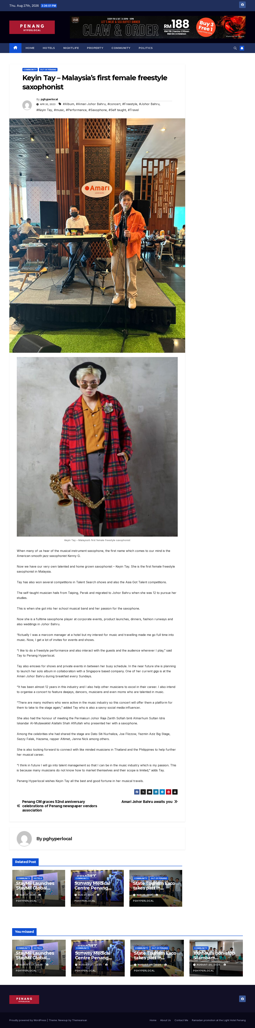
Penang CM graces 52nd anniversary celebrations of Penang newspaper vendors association (59, 806)
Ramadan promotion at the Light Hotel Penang (219, 1020)
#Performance (76, 110)
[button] (235, 48)
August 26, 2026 (150, 964)
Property (95, 48)
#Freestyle (129, 104)
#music (59, 110)
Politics (146, 48)
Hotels (49, 48)
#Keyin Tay (44, 110)
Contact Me (181, 1020)
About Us (165, 1020)
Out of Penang (48, 69)
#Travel (133, 110)
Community (120, 48)
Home (30, 48)
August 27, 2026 (31, 964)
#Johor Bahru (149, 104)
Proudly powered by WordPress (28, 1020)
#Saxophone (97, 110)
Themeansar (79, 1020)
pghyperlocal (49, 99)
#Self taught (117, 110)
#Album (68, 104)
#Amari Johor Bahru (91, 104)
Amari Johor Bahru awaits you (147, 802)
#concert (114, 104)
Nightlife (71, 48)
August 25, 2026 (209, 964)
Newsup (63, 1020)
